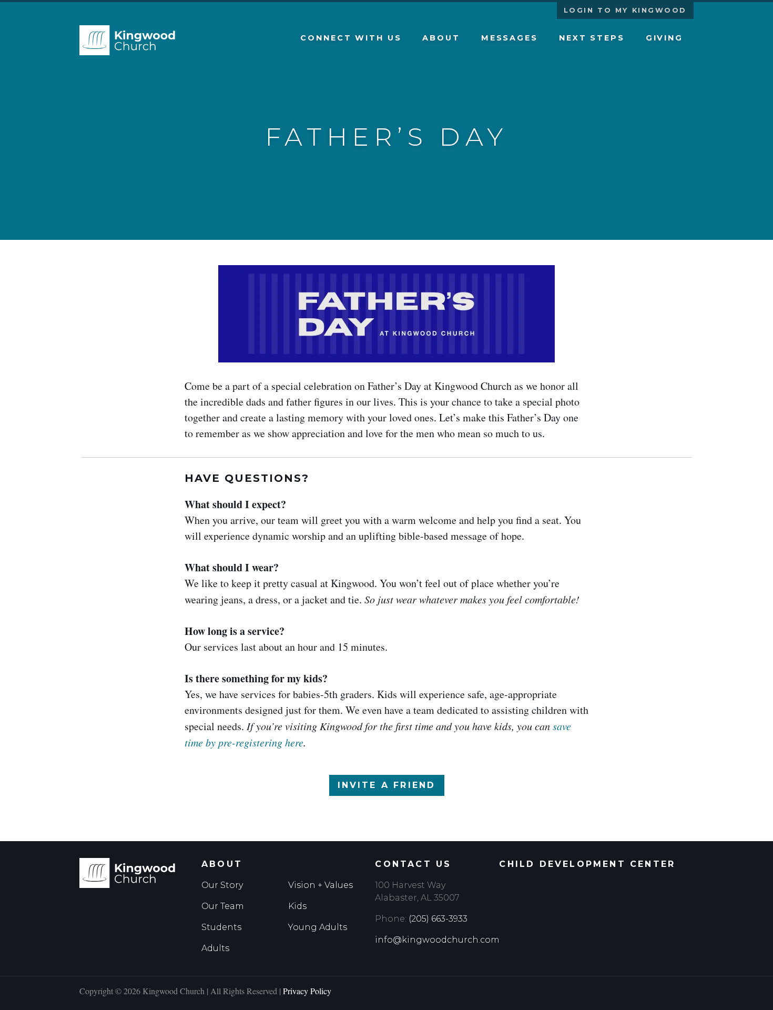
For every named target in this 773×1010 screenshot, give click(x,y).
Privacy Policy (307, 990)
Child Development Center (587, 864)
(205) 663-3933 (438, 919)
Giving (664, 38)
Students (221, 927)
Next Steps (592, 38)
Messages (509, 38)
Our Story (222, 885)
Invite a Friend (387, 785)
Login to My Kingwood (625, 10)
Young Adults (317, 927)
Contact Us (413, 864)
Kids (297, 906)
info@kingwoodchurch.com (437, 940)
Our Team (222, 906)
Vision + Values (320, 885)
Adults (215, 948)
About (441, 38)
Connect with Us (350, 38)
